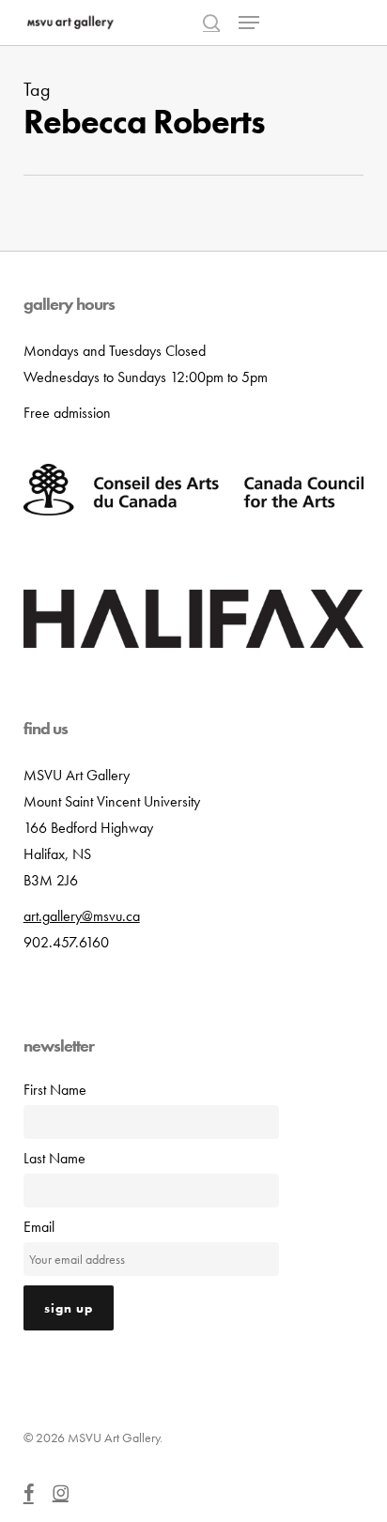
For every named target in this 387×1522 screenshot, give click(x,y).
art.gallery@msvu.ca (81, 916)
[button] (249, 22)
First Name (54, 1089)
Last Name (54, 1158)
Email (38, 1227)
